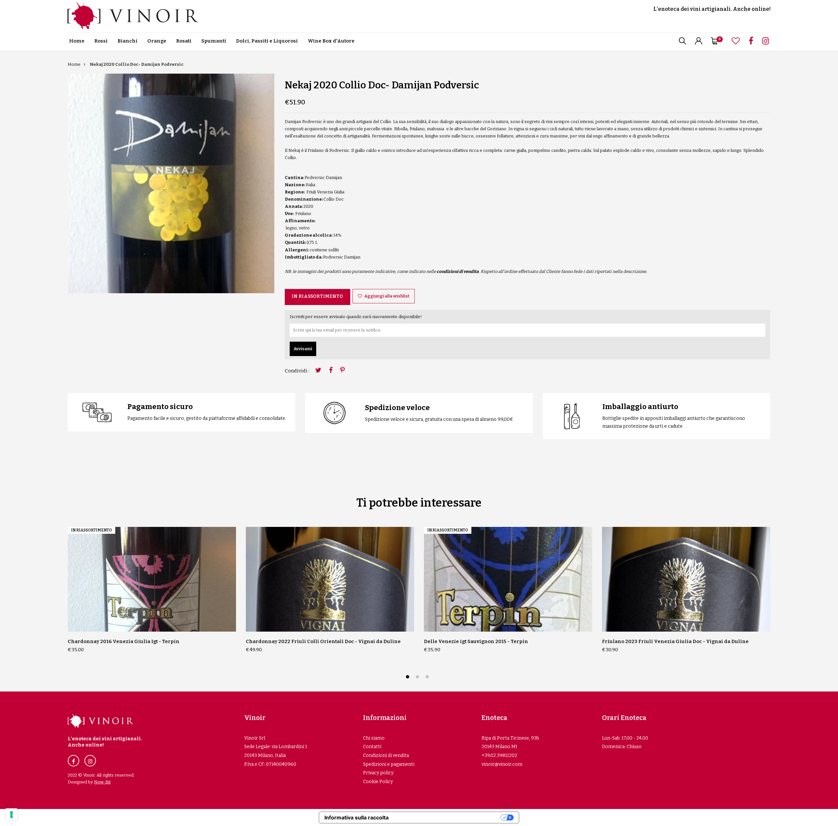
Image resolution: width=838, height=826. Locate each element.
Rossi (101, 41)
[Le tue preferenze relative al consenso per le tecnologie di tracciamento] (11, 814)
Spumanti (213, 41)
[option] (171, 183)
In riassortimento (317, 296)
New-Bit (102, 782)
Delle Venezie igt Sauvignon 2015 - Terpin (476, 641)
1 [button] (408, 677)
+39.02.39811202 (499, 755)
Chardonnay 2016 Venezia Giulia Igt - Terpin (123, 641)
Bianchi (127, 41)
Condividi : (297, 371)
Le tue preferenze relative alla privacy (447, 817)
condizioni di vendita (458, 271)
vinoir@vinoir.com (502, 764)
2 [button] (418, 677)
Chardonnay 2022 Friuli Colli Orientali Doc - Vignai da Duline (323, 641)
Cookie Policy (378, 781)
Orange (156, 41)
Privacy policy (378, 773)
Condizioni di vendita (386, 755)
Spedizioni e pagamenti (388, 764)
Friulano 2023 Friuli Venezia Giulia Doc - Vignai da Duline (675, 641)
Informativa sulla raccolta (356, 817)
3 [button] (428, 677)
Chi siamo (374, 738)
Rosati (183, 41)
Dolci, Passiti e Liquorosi (267, 41)
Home (76, 41)
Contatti (372, 746)
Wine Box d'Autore (331, 41)
